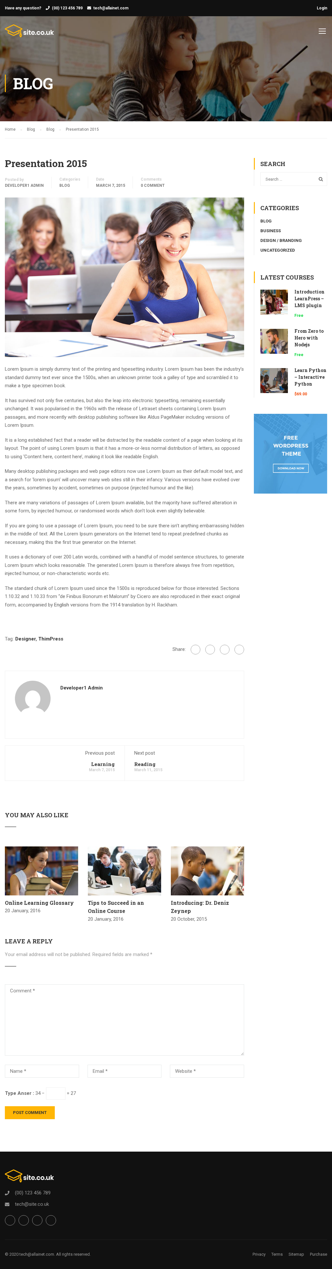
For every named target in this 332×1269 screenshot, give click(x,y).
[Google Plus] (210, 649)
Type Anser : (19, 1093)
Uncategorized (277, 250)
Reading (145, 764)
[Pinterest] (239, 649)
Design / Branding (281, 240)
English (61, 605)
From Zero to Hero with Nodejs (309, 338)
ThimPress (50, 639)
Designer (25, 639)
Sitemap (296, 1254)
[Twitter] (225, 649)
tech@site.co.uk (32, 1204)
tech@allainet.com (110, 8)
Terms (277, 1254)
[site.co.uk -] (29, 34)
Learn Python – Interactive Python (310, 377)
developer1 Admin (24, 185)
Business (270, 230)
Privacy (259, 1254)
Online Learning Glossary (39, 902)
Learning (103, 764)
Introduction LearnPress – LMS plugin (309, 298)
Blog (64, 185)
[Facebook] (195, 649)
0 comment (153, 185)
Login (322, 8)
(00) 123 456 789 (67, 8)
